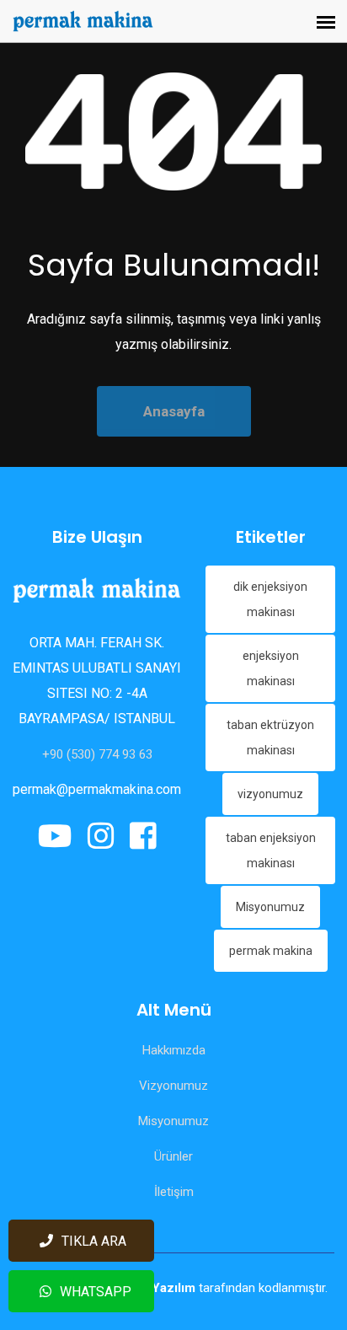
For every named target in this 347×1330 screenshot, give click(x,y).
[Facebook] (140, 837)
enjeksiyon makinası (271, 668)
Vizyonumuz (173, 1085)
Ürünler (173, 1156)
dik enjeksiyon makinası (270, 599)
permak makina (270, 950)
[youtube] (58, 837)
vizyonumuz (270, 794)
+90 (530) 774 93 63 (97, 754)
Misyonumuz (270, 907)
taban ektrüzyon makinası (270, 737)
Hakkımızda (174, 1050)
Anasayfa (174, 411)
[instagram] (101, 837)
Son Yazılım (162, 1287)
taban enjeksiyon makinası (271, 850)
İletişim (174, 1191)
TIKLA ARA (93, 1241)
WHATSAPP (95, 1292)
